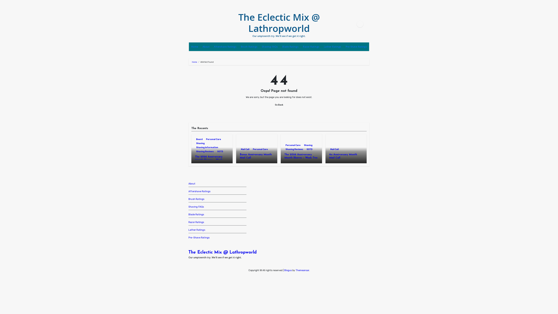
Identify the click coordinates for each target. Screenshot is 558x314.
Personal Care (213, 139)
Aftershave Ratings (225, 46)
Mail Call (245, 149)
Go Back (279, 105)
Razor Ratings (311, 46)
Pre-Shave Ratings (356, 46)
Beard (199, 139)
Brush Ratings (249, 46)
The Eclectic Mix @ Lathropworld (279, 23)
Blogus (288, 270)
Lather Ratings (332, 46)
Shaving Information (207, 147)
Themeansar (302, 270)
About (206, 46)
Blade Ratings (290, 46)
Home (194, 46)
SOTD (220, 151)
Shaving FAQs (270, 46)
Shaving (200, 143)
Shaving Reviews (205, 151)
